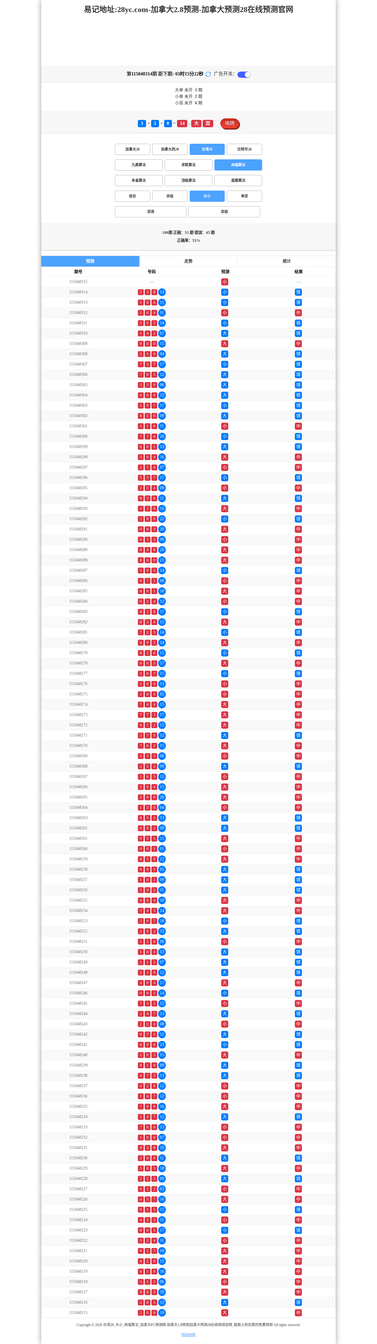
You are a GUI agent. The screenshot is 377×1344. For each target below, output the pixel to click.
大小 (207, 196)
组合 (132, 196)
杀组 (169, 196)
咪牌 (229, 123)
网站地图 (188, 1335)
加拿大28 (132, 149)
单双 (244, 196)
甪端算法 (238, 165)
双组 (224, 212)
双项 (150, 212)
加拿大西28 (170, 149)
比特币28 (244, 149)
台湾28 (207, 149)
